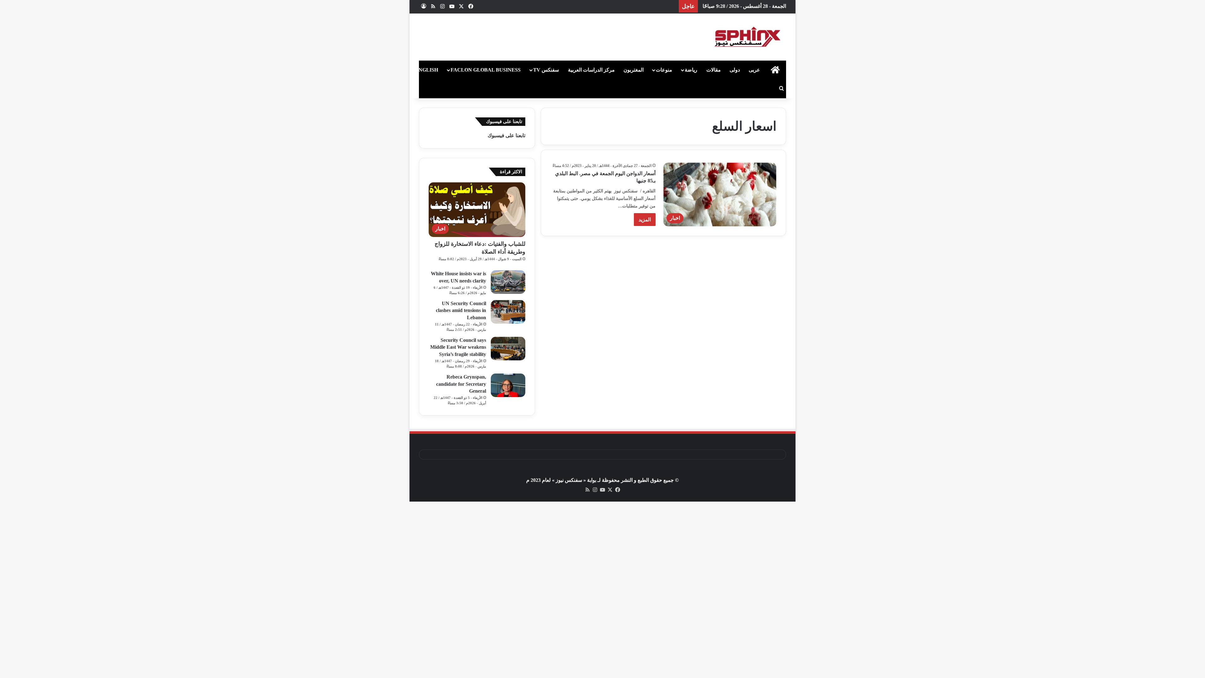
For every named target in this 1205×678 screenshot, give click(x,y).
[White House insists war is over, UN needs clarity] (508, 282)
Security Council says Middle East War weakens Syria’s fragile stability (458, 347)
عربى (754, 70)
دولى (735, 70)
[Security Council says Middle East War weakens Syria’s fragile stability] (508, 348)
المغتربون (634, 70)
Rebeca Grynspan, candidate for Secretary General (461, 384)
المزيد (645, 219)
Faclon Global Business (486, 70)
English (426, 70)
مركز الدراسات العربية (591, 70)
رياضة (691, 70)
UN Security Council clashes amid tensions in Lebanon (461, 310)
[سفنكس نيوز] (747, 37)
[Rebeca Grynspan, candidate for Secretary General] (508, 385)
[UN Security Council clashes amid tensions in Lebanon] (508, 312)
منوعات (664, 70)
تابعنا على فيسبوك (506, 135)
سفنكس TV (546, 70)
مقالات (713, 70)
